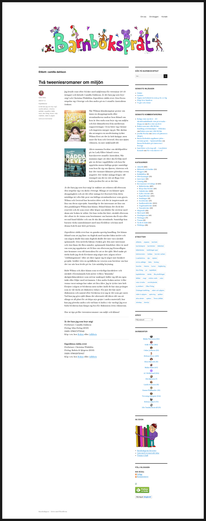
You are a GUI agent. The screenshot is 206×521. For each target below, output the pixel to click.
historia (146, 266)
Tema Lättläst (158, 298)
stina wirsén (140, 298)
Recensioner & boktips (146, 184)
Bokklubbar (141, 174)
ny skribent (139, 286)
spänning (152, 294)
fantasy (156, 262)
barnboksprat (140, 246)
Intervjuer (141, 179)
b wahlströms (140, 258)
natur (161, 278)
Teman (140, 220)
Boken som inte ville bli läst (151, 131)
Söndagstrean (142, 215)
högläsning (161, 266)
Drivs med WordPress (59, 512)
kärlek (149, 274)
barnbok (154, 242)
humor (153, 266)
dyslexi (154, 258)
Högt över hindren (144, 100)
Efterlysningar (143, 176)
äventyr (146, 302)
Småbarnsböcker (145, 203)
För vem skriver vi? (154, 151)
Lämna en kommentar (45, 119)
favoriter (139, 266)
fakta (150, 262)
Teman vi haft (142, 455)
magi (144, 278)
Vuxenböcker (144, 208)
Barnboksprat (44, 512)
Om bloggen (154, 16)
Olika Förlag (150, 286)
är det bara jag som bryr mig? (48, 107)
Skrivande (141, 213)
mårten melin (152, 278)
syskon (148, 298)
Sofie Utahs (42, 98)
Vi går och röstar (144, 103)
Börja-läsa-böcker (146, 189)
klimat (52, 113)
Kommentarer (142, 477)
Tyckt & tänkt (142, 223)
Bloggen (140, 172)
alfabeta (138, 242)
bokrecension (140, 254)
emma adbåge (141, 262)
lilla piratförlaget (159, 274)
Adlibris (93, 334)
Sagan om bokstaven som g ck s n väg (152, 98)
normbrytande (152, 282)
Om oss (143, 16)
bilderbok (161, 246)
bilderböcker (140, 250)
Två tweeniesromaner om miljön (71, 82)
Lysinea (140, 95)
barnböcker (151, 246)
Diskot (139, 93)
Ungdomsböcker (145, 206)
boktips (150, 254)
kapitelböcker (140, 274)
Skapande (141, 211)
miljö (56, 113)
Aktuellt (140, 167)
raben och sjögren (158, 290)
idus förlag (46, 113)
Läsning (140, 181)
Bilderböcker (144, 186)
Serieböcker (143, 201)
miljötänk (41, 116)
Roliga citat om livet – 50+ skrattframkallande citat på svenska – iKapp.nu (152, 121)
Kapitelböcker (43, 104)
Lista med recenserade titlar (148, 453)
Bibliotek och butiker (145, 169)
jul (146, 270)
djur (148, 258)
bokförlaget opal (152, 250)
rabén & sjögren (50, 116)
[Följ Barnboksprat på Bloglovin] (151, 496)
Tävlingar (141, 218)
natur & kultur (140, 282)
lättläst (138, 278)
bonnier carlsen (160, 254)
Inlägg (139, 474)
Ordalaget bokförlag (142, 290)
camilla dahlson (43, 109)
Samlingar (143, 198)
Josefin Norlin (142, 134)
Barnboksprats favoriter (146, 451)
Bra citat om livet (154, 124)
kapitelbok (152, 270)
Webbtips (140, 225)
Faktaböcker (144, 191)
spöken (160, 294)
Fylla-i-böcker (144, 194)
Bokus (81, 334)
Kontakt (164, 16)
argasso (146, 242)
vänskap (139, 302)
